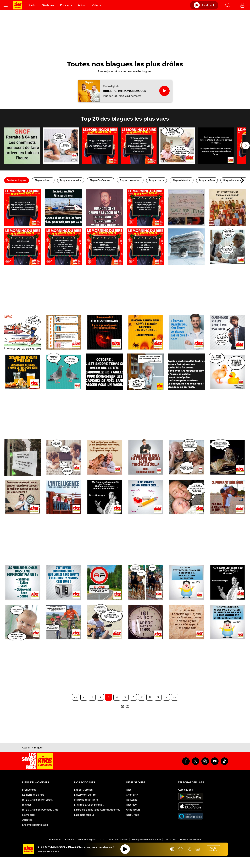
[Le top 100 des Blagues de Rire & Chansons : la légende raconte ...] (186, 622)
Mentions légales (87, 839)
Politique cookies (118, 839)
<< (75, 697)
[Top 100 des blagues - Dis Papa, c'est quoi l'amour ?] (63, 457)
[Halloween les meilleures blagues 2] (104, 332)
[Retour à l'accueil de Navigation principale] (17, 5)
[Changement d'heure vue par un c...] (186, 332)
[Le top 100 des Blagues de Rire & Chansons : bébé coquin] (186, 497)
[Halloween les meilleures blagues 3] (63, 332)
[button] (246, 145)
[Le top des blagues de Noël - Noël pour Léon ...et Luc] (227, 246)
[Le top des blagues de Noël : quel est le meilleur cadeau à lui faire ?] (145, 207)
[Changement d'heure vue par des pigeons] (63, 371)
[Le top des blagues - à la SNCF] (22, 145)
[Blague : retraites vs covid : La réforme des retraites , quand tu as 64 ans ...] (216, 145)
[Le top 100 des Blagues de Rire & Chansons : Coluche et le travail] (186, 582)
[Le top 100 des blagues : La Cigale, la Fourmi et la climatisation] (186, 371)
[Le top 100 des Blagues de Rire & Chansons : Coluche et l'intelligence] (227, 622)
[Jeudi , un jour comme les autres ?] (145, 457)
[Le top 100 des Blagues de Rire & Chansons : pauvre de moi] (227, 497)
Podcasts (66, 5)
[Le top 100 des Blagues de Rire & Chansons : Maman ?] (22, 622)
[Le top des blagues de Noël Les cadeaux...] (145, 246)
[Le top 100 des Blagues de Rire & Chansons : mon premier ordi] (145, 497)
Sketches (48, 5)
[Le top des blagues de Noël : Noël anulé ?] (22, 246)
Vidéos (96, 5)
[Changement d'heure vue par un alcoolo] (227, 332)
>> (174, 697)
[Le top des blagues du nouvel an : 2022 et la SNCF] (63, 207)
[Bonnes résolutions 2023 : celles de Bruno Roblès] (22, 207)
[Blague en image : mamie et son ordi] (145, 371)
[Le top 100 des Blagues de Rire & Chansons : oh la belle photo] (145, 582)
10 (122, 706)
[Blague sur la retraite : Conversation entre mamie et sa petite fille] (177, 145)
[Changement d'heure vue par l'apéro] (22, 371)
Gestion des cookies (190, 839)
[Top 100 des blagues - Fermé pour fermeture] (22, 457)
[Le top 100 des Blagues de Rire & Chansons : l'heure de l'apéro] (145, 622)
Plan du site (55, 839)
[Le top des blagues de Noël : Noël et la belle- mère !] (186, 207)
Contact (69, 839)
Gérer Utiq (170, 839)
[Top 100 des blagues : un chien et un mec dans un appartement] (104, 457)
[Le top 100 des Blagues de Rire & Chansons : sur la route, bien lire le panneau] (104, 582)
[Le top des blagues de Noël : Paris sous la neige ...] (186, 246)
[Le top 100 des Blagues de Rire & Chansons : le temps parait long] (63, 582)
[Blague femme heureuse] (61, 145)
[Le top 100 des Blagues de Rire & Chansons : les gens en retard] (22, 497)
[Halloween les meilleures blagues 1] (145, 332)
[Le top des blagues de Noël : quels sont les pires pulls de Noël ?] (227, 207)
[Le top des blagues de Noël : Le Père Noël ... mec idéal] (104, 246)
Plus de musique (213, 849)
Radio (32, 5)
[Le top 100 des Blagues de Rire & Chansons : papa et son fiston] (63, 622)
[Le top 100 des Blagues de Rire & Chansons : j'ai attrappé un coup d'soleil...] (104, 622)
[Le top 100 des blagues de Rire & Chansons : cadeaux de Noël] (104, 371)
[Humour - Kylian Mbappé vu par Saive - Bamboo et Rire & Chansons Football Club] (22, 332)
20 (127, 706)
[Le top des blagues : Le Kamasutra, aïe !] (139, 145)
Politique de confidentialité (146, 839)
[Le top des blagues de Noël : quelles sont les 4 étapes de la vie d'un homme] (63, 246)
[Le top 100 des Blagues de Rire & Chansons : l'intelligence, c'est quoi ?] (63, 497)
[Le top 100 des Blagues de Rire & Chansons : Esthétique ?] (227, 371)
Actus (81, 5)
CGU (102, 839)
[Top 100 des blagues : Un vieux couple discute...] (186, 457)
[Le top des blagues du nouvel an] (104, 207)
